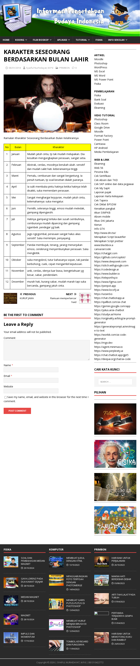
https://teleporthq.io (106, 277)
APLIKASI (62, 39)
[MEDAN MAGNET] (11, 604)
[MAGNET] (11, 622)
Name (8, 365)
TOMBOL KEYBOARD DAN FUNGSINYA (77, 643)
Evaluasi (99, 103)
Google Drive (102, 127)
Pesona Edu (101, 172)
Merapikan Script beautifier (110, 237)
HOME (6, 39)
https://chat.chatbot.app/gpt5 (111, 355)
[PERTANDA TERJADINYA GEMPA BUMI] (101, 620)
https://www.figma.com (108, 281)
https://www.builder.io (107, 273)
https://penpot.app (105, 285)
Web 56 (98, 168)
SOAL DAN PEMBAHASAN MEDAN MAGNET (33, 561)
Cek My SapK (102, 188)
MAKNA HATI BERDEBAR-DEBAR (121, 578)
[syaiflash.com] (70, 34)
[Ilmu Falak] (115, 532)
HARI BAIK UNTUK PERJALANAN (121, 559)
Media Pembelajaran (106, 152)
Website (8, 386)
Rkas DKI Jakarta (104, 220)
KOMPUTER (56, 549)
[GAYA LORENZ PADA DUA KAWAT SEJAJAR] (11, 586)
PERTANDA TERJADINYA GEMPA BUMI (122, 616)
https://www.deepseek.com (110, 261)
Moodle (98, 59)
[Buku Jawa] (115, 499)
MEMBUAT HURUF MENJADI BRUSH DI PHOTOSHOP (76, 624)
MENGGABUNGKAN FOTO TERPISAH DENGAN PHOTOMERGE (77, 581)
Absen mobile (102, 216)
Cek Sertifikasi (102, 176)
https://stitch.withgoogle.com (111, 265)
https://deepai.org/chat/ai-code (112, 359)
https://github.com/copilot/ (110, 257)
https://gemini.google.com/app (112, 306)
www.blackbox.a (103, 245)
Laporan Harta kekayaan (108, 196)
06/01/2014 (15, 67)
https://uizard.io (103, 294)
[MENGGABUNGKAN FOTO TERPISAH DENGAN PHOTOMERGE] (56, 583)
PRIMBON (64, 67)
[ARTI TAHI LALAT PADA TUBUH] (101, 602)
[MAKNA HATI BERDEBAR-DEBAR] (101, 583)
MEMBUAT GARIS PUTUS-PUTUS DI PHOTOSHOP (75, 603)
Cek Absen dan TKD (106, 180)
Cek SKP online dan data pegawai (114, 184)
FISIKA (99, 39)
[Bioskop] (115, 432)
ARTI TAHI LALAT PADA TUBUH (123, 596)
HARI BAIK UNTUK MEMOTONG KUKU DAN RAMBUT (122, 636)
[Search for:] (115, 382)
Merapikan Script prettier (108, 241)
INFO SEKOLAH (116, 39)
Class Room (101, 123)
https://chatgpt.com (105, 253)
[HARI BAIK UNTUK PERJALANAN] (101, 565)
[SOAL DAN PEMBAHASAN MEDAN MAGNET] (11, 565)
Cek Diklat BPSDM (105, 204)
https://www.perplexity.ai (108, 351)
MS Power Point (103, 79)
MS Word (99, 75)
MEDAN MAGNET (30, 597)
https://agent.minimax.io (108, 347)
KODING (19, 39)
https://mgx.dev (103, 342)
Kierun (98, 224)
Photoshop (100, 63)
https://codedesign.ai (106, 269)
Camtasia (99, 144)
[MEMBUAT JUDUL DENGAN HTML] (56, 565)
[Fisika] (115, 465)
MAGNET (25, 615)
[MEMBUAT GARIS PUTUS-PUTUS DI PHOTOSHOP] (56, 607)
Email (7, 376)
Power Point (101, 139)
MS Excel (99, 71)
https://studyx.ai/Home (107, 314)
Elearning (99, 107)
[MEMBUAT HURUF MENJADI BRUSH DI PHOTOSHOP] (56, 628)
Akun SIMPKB (102, 212)
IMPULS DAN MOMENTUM (28, 635)
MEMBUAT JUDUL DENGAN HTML (75, 559)
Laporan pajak (102, 192)
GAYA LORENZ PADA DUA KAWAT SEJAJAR (32, 580)
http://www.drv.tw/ (105, 233)
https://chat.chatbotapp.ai (109, 298)
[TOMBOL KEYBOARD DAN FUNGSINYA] (56, 649)
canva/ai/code (102, 249)
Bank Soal (100, 99)
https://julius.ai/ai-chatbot (109, 310)
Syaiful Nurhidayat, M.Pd (39, 67)
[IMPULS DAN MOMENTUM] (11, 641)
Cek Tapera (101, 200)
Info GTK (99, 228)
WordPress (100, 67)
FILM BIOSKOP (41, 39)
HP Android (101, 148)
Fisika (97, 83)
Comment (9, 338)
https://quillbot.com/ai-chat (110, 302)
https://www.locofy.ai (106, 289)
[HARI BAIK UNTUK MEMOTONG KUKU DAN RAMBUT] (101, 641)
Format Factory (103, 135)
